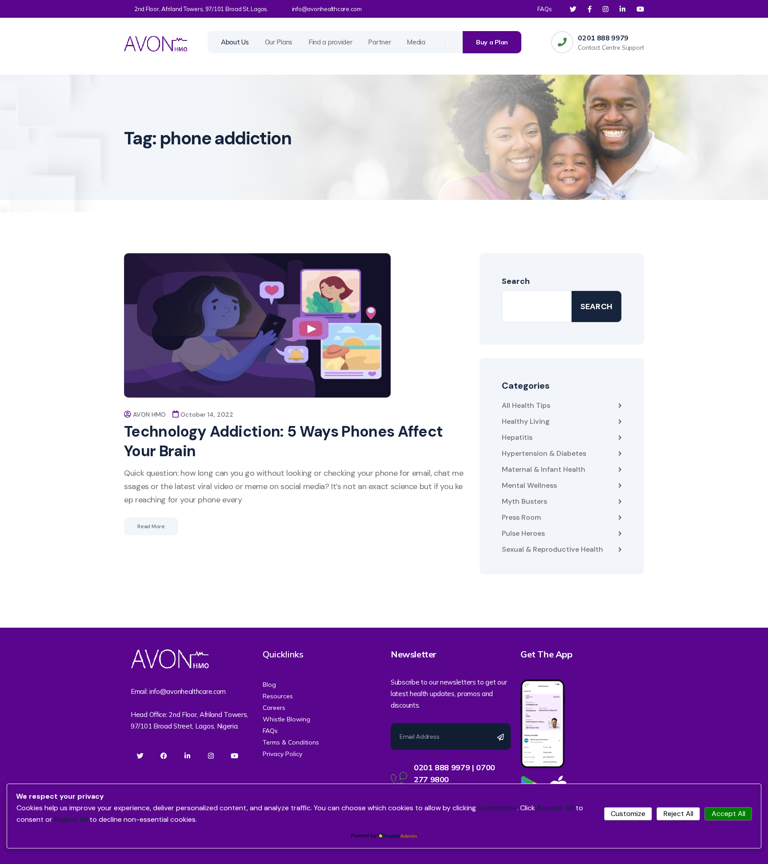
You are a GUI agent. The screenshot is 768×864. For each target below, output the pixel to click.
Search (516, 281)
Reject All (678, 813)
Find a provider (330, 42)
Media (416, 42)
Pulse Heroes (523, 533)
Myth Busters (524, 501)
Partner (379, 42)
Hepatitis (517, 437)
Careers (274, 708)
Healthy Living (526, 421)
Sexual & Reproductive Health (552, 549)
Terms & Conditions (291, 742)
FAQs (544, 8)
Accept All (728, 813)
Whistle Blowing (286, 719)
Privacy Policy (282, 754)
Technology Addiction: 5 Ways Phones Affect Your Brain (283, 441)
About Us (235, 42)
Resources (278, 696)
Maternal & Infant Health (543, 469)
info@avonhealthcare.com (327, 8)
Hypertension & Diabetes (544, 453)
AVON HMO (149, 414)
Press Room (521, 517)
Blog (269, 685)
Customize (628, 813)
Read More (151, 526)
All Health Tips (526, 405)
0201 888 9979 (603, 37)
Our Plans (278, 42)
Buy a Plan (492, 42)
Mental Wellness (529, 485)
